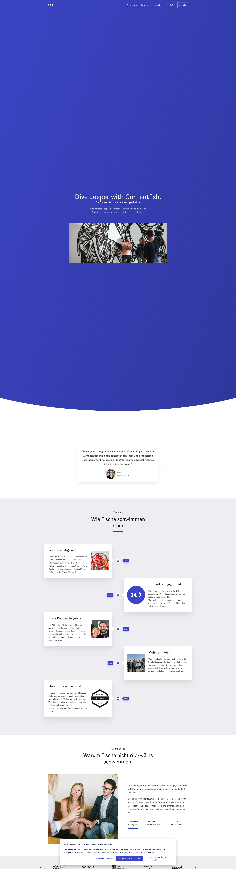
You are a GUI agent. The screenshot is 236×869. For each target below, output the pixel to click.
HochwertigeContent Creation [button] (177, 823)
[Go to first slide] (165, 466)
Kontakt (182, 5)
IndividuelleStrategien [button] (133, 823)
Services (131, 5)
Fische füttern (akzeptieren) (129, 858)
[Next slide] (195, 867)
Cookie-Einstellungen (105, 858)
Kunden (144, 5)
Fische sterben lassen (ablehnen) (158, 858)
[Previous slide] (70, 466)
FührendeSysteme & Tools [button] (154, 823)
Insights (158, 5)
